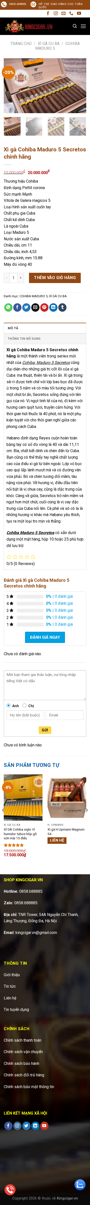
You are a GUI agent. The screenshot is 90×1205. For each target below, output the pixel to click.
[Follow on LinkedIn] (35, 1126)
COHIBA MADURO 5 (34, 296)
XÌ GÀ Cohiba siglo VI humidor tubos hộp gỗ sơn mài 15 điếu (20, 833)
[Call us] (71, 13)
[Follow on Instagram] (56, 13)
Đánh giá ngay (45, 637)
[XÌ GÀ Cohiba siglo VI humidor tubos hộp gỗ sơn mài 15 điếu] (23, 797)
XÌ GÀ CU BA (49, 43)
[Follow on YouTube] (79, 13)
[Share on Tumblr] (62, 307)
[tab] (45, 328)
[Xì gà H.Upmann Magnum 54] (67, 797)
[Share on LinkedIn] (53, 307)
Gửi (45, 730)
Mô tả (13, 328)
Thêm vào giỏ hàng (55, 277)
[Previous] (11, 85)
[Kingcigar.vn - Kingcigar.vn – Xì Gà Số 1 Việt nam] (29, 26)
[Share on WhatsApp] (8, 307)
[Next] (78, 85)
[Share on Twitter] (26, 307)
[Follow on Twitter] (26, 1126)
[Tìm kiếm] (75, 26)
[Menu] (83, 26)
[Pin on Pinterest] (44, 307)
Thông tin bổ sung (24, 338)
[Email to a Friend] (35, 307)
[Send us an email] (63, 13)
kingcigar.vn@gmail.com (36, 932)
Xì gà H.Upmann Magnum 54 (66, 831)
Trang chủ (21, 43)
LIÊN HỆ (57, 840)
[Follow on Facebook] (48, 13)
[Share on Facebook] (17, 307)
